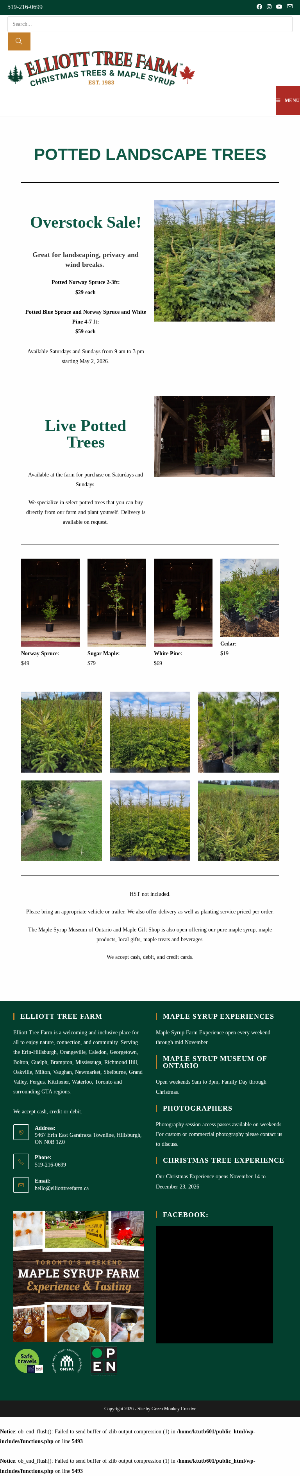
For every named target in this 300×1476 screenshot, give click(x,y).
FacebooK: (186, 1215)
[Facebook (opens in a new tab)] (259, 7)
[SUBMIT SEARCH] (19, 41)
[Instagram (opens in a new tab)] (269, 7)
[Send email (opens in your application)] (289, 7)
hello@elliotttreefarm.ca (62, 1188)
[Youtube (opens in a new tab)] (279, 7)
